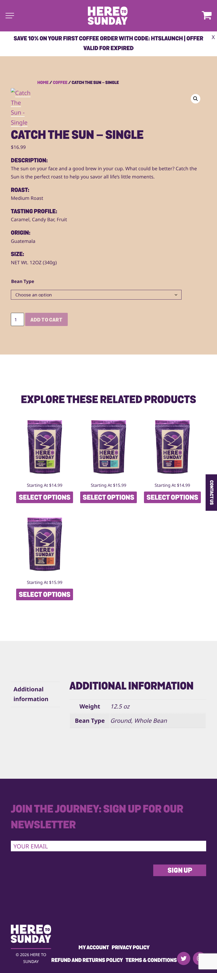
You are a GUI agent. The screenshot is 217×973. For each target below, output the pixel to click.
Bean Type (22, 281)
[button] (195, 98)
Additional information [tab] (30, 694)
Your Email (30, 846)
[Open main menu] (10, 15)
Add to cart (46, 320)
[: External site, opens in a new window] (183, 958)
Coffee (60, 83)
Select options (44, 498)
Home (43, 83)
